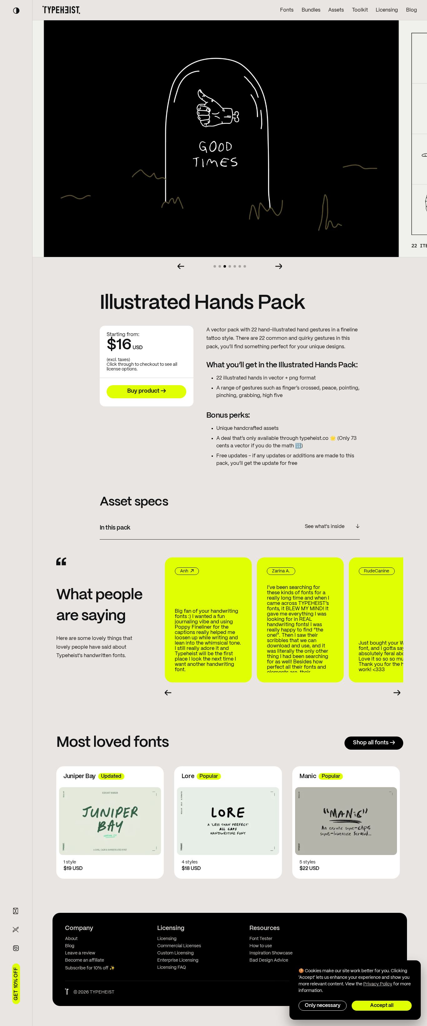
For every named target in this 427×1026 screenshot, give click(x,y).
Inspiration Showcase (271, 953)
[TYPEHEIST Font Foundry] (61, 10)
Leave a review (80, 953)
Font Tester (260, 939)
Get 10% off (16, 983)
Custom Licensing (175, 953)
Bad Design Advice (268, 960)
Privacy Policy (377, 984)
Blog (411, 10)
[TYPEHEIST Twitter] (16, 930)
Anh (175, 571)
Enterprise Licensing (177, 960)
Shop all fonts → (374, 743)
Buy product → (146, 391)
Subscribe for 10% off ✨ (90, 968)
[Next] (279, 266)
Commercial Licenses (179, 946)
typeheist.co (314, 438)
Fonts (287, 10)
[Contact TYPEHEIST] (16, 911)
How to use (260, 946)
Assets (336, 10)
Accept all (382, 1005)
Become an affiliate (84, 960)
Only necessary (322, 1005)
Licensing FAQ (171, 967)
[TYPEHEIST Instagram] (16, 948)
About (71, 939)
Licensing (387, 10)
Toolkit (360, 10)
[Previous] (180, 266)
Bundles (311, 10)
